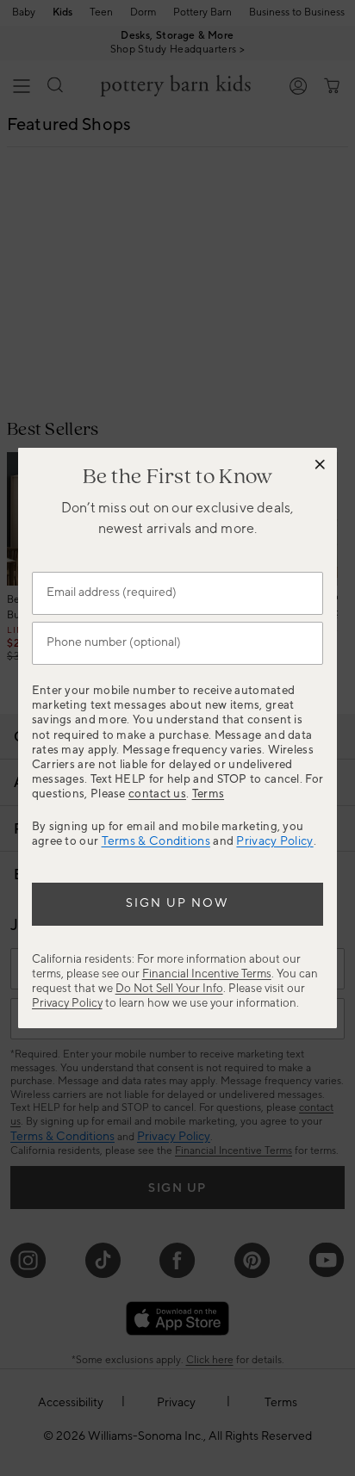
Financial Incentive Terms (206, 973)
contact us (157, 793)
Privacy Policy (274, 841)
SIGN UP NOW (177, 903)
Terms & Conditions (156, 841)
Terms (208, 793)
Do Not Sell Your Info (169, 988)
